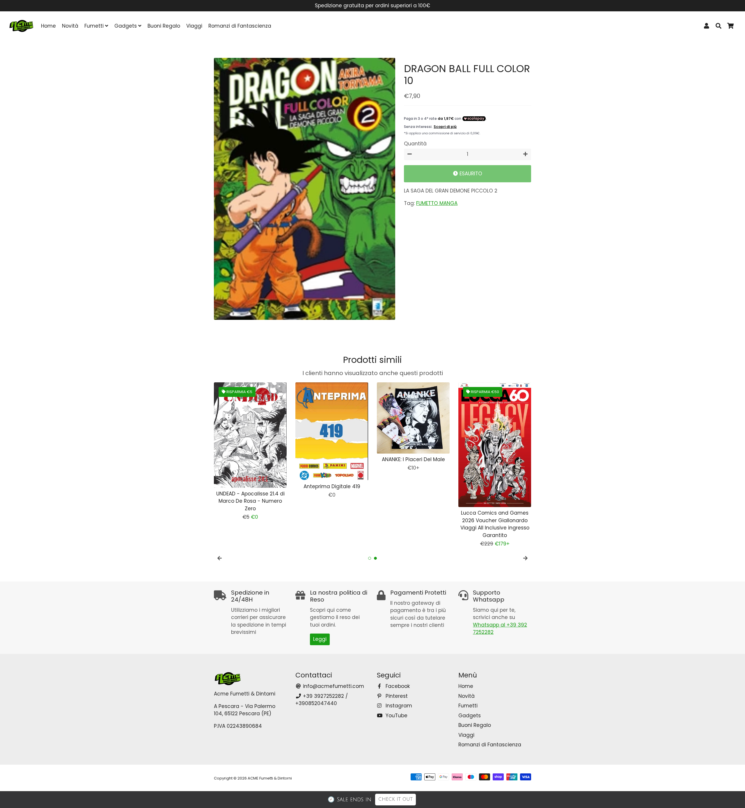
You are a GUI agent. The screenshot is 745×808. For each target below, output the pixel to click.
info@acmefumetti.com (332, 686)
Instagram (398, 705)
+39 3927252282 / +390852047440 (321, 700)
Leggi (320, 639)
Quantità (415, 143)
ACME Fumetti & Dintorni (270, 778)
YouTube (395, 715)
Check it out (395, 799)
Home (48, 25)
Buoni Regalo (164, 25)
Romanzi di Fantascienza (239, 25)
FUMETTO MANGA (436, 203)
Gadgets (126, 25)
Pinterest (396, 696)
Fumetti (94, 25)
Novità (70, 25)
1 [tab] (369, 558)
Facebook (397, 686)
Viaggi (194, 25)
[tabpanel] (246, 427)
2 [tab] (375, 558)
